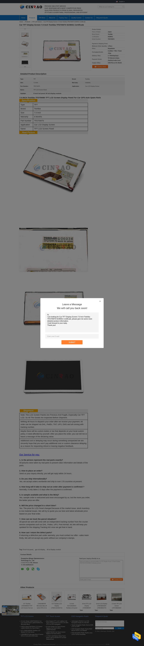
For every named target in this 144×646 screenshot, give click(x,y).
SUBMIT (72, 342)
